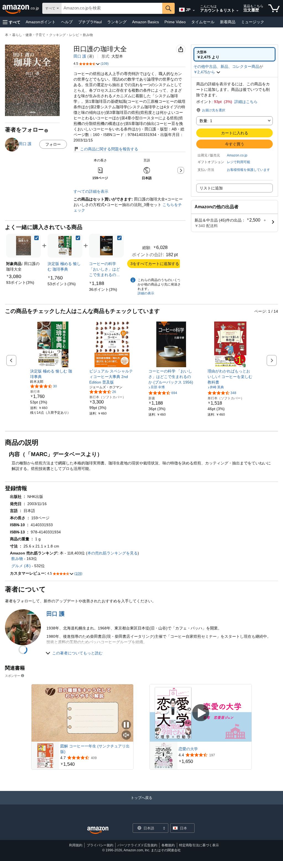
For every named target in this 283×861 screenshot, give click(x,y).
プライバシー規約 (100, 845)
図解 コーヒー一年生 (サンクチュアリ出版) (95, 749)
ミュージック (252, 22)
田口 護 (80, 56)
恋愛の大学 (188, 749)
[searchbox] (111, 8)
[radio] (234, 54)
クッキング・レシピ (64, 35)
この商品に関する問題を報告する (109, 149)
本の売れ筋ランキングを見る (112, 553)
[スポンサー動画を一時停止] (126, 725)
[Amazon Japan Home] (97, 830)
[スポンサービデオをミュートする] (126, 735)
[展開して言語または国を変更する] (194, 10)
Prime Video (175, 22)
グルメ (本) (21, 566)
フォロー (53, 144)
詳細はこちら (246, 101)
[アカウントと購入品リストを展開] (237, 10)
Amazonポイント (41, 22)
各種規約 (168, 845)
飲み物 (88, 35)
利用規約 (75, 845)
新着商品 (227, 22)
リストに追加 (211, 188)
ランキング (117, 22)
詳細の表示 (146, 293)
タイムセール (202, 22)
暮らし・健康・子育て (28, 35)
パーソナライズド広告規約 (137, 845)
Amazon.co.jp (237, 155)
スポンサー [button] (12, 675)
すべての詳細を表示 (91, 191)
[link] (20, 282)
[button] (11, 22)
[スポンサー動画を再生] (200, 713)
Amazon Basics (145, 22)
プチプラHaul (90, 22)
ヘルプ (67, 22)
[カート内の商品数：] (274, 8)
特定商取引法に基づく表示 (199, 845)
